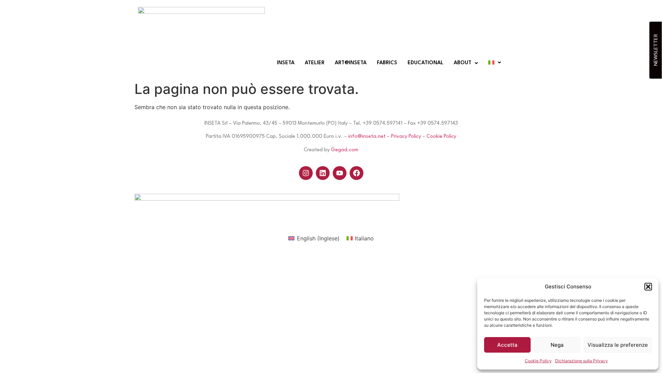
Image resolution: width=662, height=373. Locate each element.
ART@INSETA (351, 63)
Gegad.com (344, 150)
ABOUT (462, 63)
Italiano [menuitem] (364, 238)
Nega (557, 345)
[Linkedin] (323, 173)
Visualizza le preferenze (618, 345)
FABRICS (387, 63)
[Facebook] (356, 173)
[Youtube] (340, 173)
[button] (648, 286)
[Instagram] (306, 173)
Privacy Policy (406, 136)
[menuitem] (314, 238)
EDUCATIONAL (425, 63)
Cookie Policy (538, 360)
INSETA (285, 63)
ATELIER (314, 63)
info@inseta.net (366, 136)
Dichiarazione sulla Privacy (581, 360)
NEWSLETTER (655, 50)
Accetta (507, 345)
